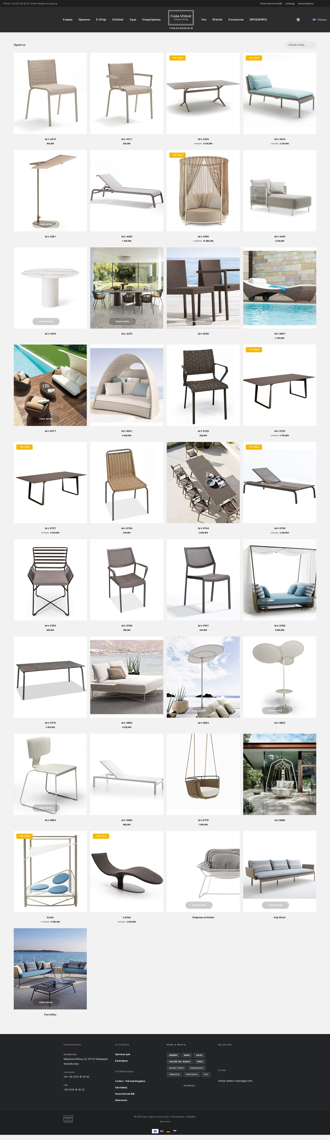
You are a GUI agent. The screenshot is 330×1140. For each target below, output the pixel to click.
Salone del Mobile (179, 1062)
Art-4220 (203, 139)
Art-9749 (279, 528)
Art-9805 (126, 722)
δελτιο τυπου (176, 1068)
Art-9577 (50, 431)
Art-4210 (50, 139)
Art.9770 (203, 820)
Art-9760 (126, 625)
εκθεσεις (174, 1074)
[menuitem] (155, 1131)
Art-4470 (50, 333)
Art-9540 (203, 333)
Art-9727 (50, 528)
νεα (206, 1074)
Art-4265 (126, 236)
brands (173, 1055)
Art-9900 (126, 820)
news (187, 1055)
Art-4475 (126, 333)
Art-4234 (279, 139)
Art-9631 (126, 431)
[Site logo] (181, 19)
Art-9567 (279, 333)
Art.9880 (279, 820)
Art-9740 (126, 528)
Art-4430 (279, 236)
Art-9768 (279, 625)
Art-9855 (279, 722)
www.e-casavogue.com (239, 1080)
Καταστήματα (306, 3)
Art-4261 (50, 236)
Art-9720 (203, 431)
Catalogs (290, 3)
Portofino (50, 1014)
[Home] (96, 1119)
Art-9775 (50, 722)
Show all (189, 1085)
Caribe (127, 917)
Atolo (50, 917)
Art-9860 (50, 820)
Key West (280, 917)
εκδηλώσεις (196, 1068)
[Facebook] (324, 3)
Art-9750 (50, 625)
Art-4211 (126, 139)
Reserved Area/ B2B (271, 3)
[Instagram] (326, 3)
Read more (46, 224)
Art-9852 (203, 722)
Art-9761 (203, 625)
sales (199, 1055)
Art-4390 (203, 236)
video (200, 1062)
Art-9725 (279, 431)
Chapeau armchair (203, 917)
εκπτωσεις (192, 1074)
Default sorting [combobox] (296, 44)
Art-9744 (203, 528)
